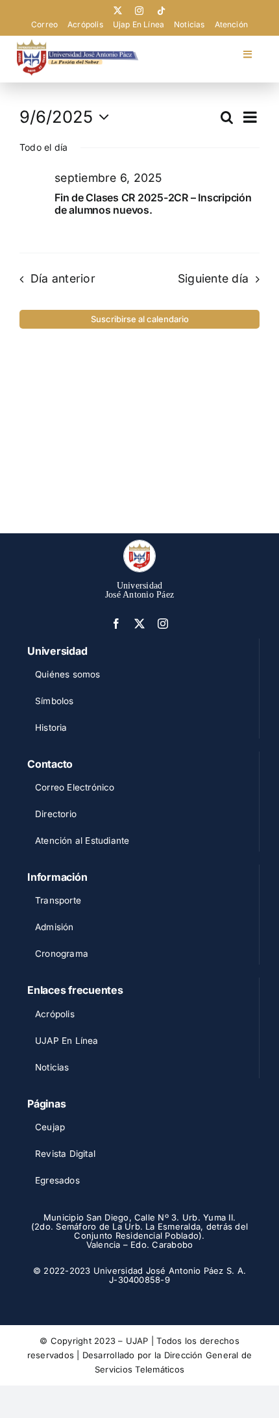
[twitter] (118, 10)
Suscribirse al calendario (140, 319)
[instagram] (139, 10)
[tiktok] (161, 10)
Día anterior (62, 278)
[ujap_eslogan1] (77, 44)
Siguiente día (213, 278)
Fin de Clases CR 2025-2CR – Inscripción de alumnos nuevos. (153, 203)
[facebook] (116, 623)
